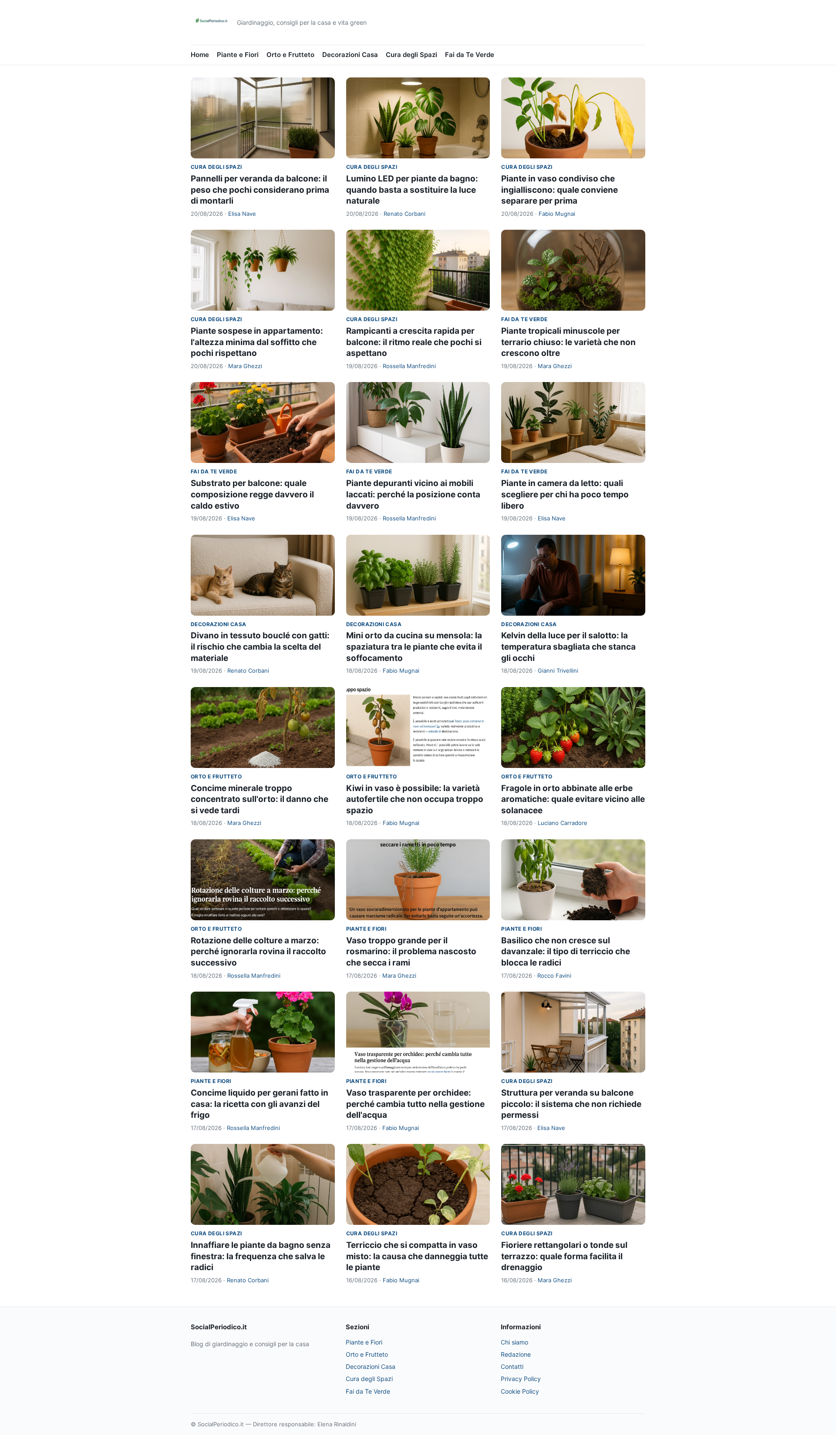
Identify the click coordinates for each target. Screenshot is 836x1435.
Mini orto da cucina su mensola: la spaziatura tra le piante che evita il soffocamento (414, 646)
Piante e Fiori (238, 54)
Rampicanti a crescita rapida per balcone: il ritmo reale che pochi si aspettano (414, 342)
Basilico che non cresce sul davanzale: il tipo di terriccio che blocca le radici (565, 951)
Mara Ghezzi (245, 365)
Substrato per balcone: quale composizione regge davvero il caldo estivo (252, 494)
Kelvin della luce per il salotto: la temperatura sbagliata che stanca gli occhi (568, 646)
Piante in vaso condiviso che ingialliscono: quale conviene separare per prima (559, 190)
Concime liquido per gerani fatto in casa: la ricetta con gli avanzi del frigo (259, 1104)
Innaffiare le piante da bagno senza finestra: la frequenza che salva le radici (260, 1256)
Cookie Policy (520, 1391)
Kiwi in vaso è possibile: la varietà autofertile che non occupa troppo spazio (414, 799)
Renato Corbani (404, 213)
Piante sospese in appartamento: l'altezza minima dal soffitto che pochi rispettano (257, 342)
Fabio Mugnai (557, 213)
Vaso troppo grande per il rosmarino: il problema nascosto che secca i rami (411, 951)
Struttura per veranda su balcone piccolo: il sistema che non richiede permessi (571, 1104)
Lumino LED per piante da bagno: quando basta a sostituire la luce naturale (412, 190)
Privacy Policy (521, 1378)
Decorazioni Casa (350, 54)
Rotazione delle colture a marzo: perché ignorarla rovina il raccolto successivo (258, 951)
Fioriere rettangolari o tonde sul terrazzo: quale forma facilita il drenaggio (564, 1256)
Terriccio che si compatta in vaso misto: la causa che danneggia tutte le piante (417, 1256)
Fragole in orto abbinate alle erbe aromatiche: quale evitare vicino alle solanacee (573, 799)
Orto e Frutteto (290, 54)
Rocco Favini (554, 975)
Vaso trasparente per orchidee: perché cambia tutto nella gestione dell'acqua (415, 1104)
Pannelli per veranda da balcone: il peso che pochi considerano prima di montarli (260, 190)
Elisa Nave (242, 213)
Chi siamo (514, 1342)
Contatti (512, 1366)
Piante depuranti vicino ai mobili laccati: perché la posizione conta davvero (413, 494)
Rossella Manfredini (409, 365)
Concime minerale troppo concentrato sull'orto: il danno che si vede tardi (259, 799)
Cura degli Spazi (411, 54)
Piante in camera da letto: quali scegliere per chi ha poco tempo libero (565, 494)
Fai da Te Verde (469, 54)
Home (200, 54)
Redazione (516, 1354)
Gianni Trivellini (558, 670)
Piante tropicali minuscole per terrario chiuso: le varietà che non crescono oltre (568, 342)
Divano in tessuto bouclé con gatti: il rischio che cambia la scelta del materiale (260, 646)
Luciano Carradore (562, 822)
